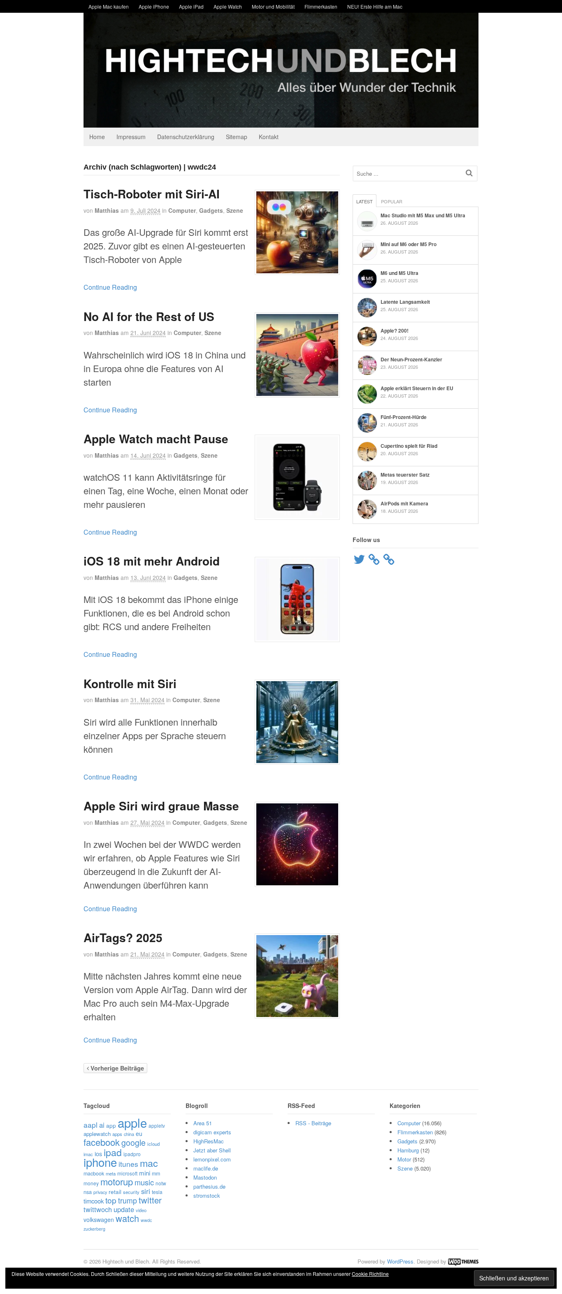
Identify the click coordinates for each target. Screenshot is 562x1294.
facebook (102, 1142)
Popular (391, 201)
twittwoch (98, 1209)
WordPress (400, 1261)
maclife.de (205, 1168)
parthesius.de (209, 1186)
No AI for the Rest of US (149, 316)
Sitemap (236, 137)
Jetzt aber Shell (212, 1150)
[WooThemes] (463, 1261)
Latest (364, 201)
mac (149, 1163)
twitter (150, 1200)
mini (144, 1172)
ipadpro (132, 1153)
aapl (91, 1124)
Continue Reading (110, 287)
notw (161, 1183)
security (131, 1192)
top (110, 1200)
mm (156, 1173)
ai (102, 1125)
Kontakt (269, 137)
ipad (113, 1152)
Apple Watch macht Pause (156, 438)
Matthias (107, 210)
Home (97, 137)
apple (132, 1122)
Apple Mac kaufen (108, 6)
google (133, 1142)
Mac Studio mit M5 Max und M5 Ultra (423, 215)
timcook (94, 1200)
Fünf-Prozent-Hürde (404, 417)
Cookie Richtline (370, 1273)
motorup (116, 1181)
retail (115, 1191)
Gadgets (211, 210)
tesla (157, 1191)
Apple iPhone (154, 6)
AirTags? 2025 (123, 937)
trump (127, 1200)
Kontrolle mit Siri (130, 683)
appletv (157, 1125)
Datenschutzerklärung (185, 137)
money (91, 1183)
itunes (128, 1164)
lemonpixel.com (212, 1159)
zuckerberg (94, 1229)
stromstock (206, 1195)
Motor (404, 1159)
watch (127, 1218)
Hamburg (408, 1150)
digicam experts (212, 1132)
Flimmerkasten (320, 6)
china (129, 1134)
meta (111, 1173)
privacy (100, 1192)
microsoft (127, 1173)
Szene (234, 210)
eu (139, 1133)
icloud (153, 1143)
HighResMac (208, 1141)
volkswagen (99, 1219)
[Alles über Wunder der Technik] (281, 121)
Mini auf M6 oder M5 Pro (409, 244)
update (124, 1209)
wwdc (146, 1220)
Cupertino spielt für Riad (409, 445)
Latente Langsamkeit (405, 301)
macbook (94, 1173)
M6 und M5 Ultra (399, 273)
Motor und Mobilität (273, 6)
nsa (88, 1192)
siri (145, 1191)
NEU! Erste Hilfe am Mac (374, 6)
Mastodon (205, 1177)
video (141, 1210)
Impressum (131, 137)
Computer (182, 210)
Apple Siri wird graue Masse (161, 805)
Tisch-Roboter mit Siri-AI (152, 193)
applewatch (97, 1134)
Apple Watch (228, 6)
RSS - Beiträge (313, 1123)
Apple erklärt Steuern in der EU (417, 388)
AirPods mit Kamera (404, 503)
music (144, 1182)
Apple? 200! (395, 330)
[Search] (469, 172)
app (111, 1125)
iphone (100, 1162)
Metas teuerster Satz (405, 474)
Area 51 (202, 1123)
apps (117, 1134)
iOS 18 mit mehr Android (152, 560)
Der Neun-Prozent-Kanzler (411, 359)
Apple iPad (191, 6)
